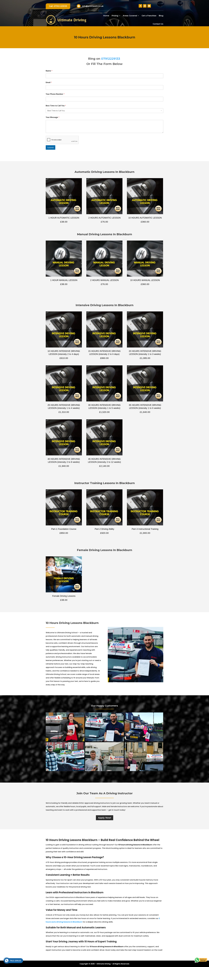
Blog (161, 16)
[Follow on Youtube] (149, 6)
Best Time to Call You (56, 106)
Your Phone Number (55, 94)
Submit (50, 147)
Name (49, 71)
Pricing (115, 16)
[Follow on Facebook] (140, 6)
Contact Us (158, 24)
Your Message (52, 117)
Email (49, 82)
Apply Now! (104, 817)
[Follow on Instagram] (145, 6)
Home (106, 16)
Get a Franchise (149, 16)
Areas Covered (130, 16)
